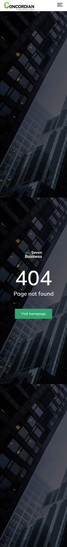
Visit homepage (33, 314)
